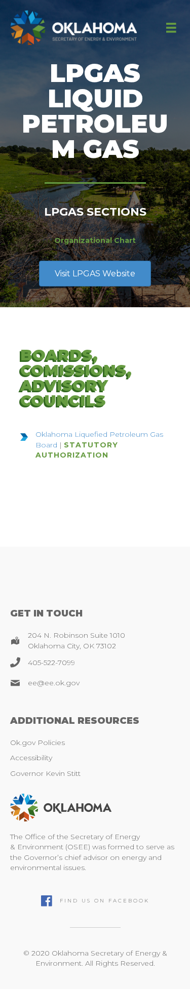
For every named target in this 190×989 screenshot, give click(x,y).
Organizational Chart (95, 240)
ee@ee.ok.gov (54, 682)
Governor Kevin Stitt (45, 773)
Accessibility (31, 757)
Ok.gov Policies (37, 742)
